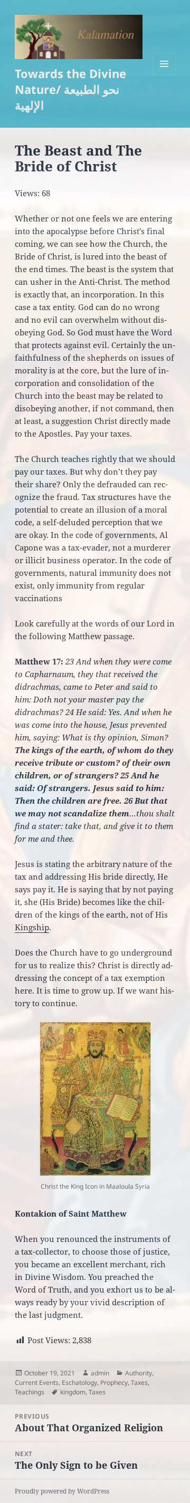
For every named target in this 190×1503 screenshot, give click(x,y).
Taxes (139, 1382)
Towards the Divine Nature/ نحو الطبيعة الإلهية (70, 89)
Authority (138, 1373)
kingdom (73, 1392)
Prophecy (114, 1382)
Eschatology (79, 1382)
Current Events (37, 1382)
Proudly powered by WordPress (62, 1491)
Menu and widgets (164, 74)
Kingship (32, 927)
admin (100, 1373)
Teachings (29, 1392)
